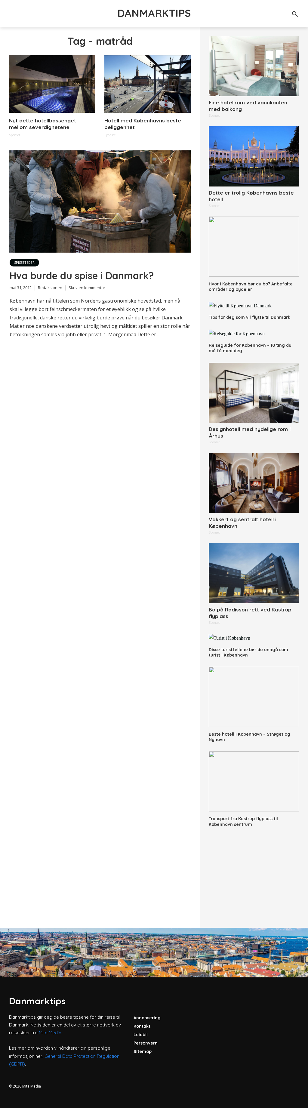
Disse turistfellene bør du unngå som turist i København (248, 652)
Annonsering (147, 1017)
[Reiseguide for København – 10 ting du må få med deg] (254, 333)
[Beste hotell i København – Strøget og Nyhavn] (254, 697)
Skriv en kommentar (87, 287)
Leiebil (141, 1034)
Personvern (146, 1043)
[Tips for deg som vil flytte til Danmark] (254, 305)
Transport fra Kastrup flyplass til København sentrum (243, 821)
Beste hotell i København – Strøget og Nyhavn (249, 736)
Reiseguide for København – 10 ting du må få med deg (250, 348)
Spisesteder (24, 262)
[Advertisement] (254, 873)
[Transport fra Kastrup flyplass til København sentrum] (254, 781)
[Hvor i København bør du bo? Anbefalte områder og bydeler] (254, 247)
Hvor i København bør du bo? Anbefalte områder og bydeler (251, 286)
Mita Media (50, 1033)
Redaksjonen (50, 287)
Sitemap (143, 1051)
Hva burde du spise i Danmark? (82, 275)
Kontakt (142, 1026)
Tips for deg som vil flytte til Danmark (249, 317)
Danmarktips (154, 13)
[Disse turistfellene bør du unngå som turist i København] (254, 637)
